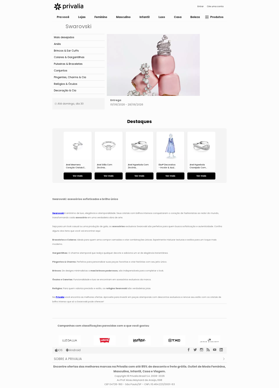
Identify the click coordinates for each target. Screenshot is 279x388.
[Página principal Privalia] (68, 6)
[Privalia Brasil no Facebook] (190, 350)
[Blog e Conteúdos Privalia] (209, 350)
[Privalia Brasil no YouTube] (216, 350)
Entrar (200, 6)
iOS (60, 350)
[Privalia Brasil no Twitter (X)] (197, 350)
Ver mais (78, 175)
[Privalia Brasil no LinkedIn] (223, 350)
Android (75, 350)
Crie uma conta (215, 6)
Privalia (60, 297)
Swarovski (58, 213)
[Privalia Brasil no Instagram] (203, 350)
